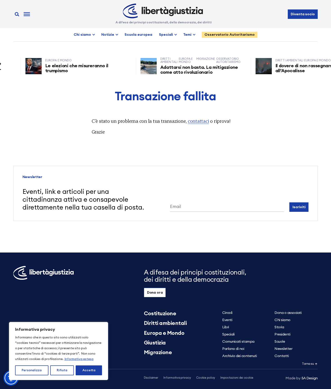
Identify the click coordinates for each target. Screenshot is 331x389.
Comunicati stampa (238, 341)
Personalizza (32, 370)
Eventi (227, 320)
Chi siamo (82, 34)
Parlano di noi (233, 349)
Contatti (281, 356)
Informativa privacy (177, 377)
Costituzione (160, 313)
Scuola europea (138, 34)
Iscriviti (299, 207)
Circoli (227, 313)
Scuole (279, 341)
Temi (187, 34)
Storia (279, 327)
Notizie (107, 34)
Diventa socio (303, 14)
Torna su (308, 363)
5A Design (302, 378)
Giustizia (155, 343)
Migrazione (158, 352)
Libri (225, 327)
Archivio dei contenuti (239, 356)
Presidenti (282, 334)
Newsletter (283, 349)
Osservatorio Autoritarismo (229, 34)
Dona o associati (288, 313)
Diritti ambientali (165, 323)
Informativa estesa (78, 359)
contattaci (198, 121)
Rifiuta (62, 370)
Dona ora (155, 292)
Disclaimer (151, 377)
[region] (58, 351)
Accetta (88, 370)
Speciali (166, 34)
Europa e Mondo (164, 333)
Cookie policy (205, 377)
